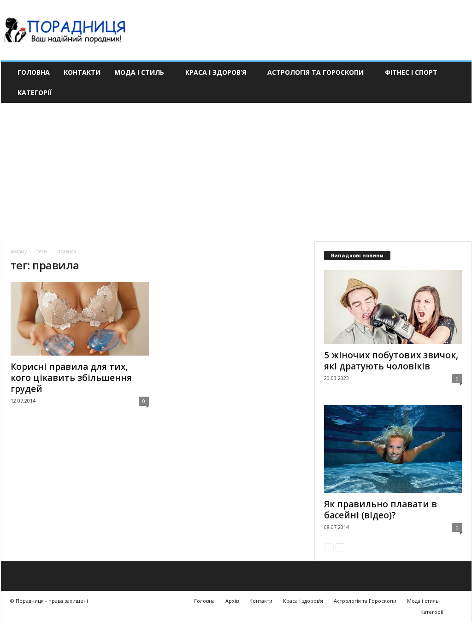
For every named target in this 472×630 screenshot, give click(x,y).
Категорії (35, 92)
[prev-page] (329, 547)
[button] (458, 82)
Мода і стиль (139, 72)
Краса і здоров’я (215, 72)
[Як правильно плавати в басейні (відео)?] (393, 449)
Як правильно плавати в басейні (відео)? (380, 509)
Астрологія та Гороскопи (315, 72)
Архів (232, 600)
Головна (34, 72)
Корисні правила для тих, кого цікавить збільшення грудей (71, 378)
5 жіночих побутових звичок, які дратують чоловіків (391, 360)
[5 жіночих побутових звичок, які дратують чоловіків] (393, 307)
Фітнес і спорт (411, 72)
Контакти (82, 72)
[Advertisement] (236, 172)
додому (19, 251)
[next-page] (340, 547)
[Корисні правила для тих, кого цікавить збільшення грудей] (80, 319)
